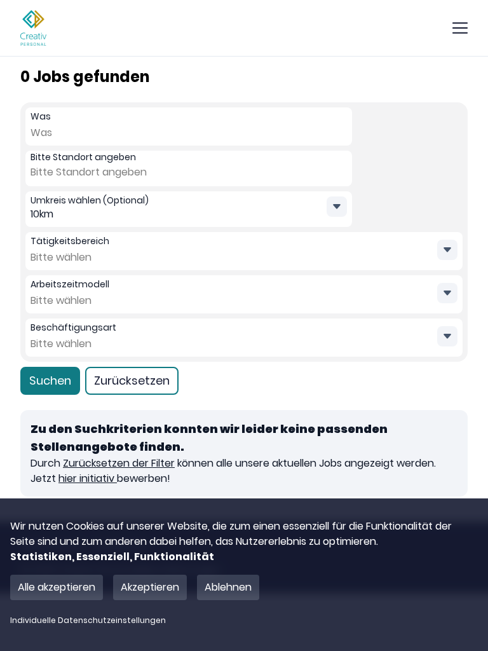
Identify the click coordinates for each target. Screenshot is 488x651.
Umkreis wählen (89, 200)
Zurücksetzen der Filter (119, 463)
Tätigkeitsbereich (69, 241)
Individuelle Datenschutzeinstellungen (88, 620)
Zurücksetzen (132, 380)
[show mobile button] (460, 28)
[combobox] (58, 132)
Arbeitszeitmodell (69, 284)
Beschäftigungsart (73, 327)
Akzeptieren (150, 587)
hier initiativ (87, 478)
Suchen (50, 380)
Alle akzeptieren (56, 587)
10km (41, 214)
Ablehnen (228, 587)
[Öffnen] (447, 250)
